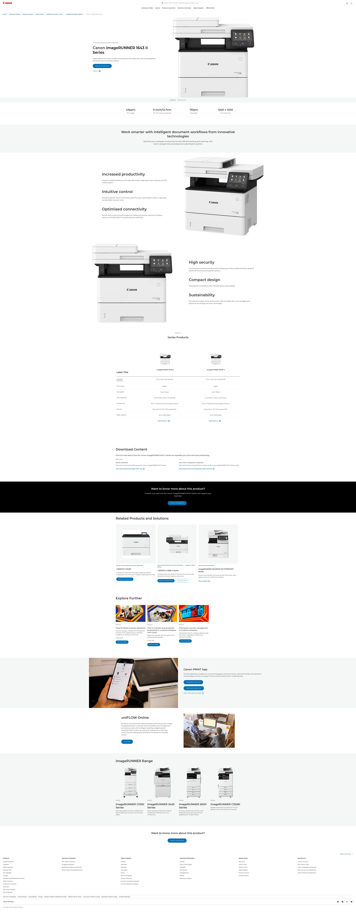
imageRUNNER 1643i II (165, 370)
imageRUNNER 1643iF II (216, 370)
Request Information (177, 503)
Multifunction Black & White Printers (105, 42)
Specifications (182, 100)
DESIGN (118, 800)
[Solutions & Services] (192, 8)
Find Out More (122, 642)
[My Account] (347, 3)
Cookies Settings (124, 897)
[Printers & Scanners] (176, 8)
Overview (173, 100)
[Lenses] (160, 8)
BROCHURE (119, 459)
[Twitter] (347, 902)
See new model (182, 580)
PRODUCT (178, 333)
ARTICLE (118, 624)
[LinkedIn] (342, 902)
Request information (102, 66)
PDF (180, 459)
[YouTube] (351, 902)
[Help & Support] (204, 8)
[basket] (351, 3)
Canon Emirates (8, 902)
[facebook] (338, 902)
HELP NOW (127, 741)
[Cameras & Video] (153, 8)
